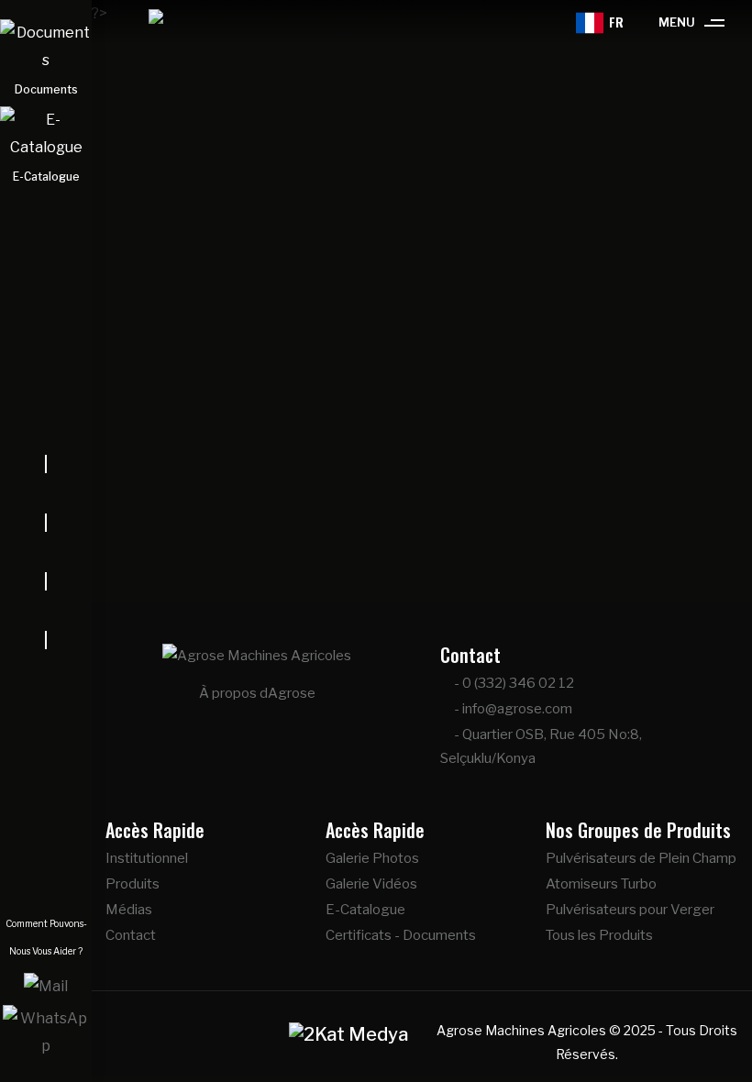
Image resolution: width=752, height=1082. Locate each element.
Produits (132, 884)
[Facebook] (46, 493)
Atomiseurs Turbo (601, 884)
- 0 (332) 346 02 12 (512, 683)
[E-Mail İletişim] (46, 985)
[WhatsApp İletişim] (46, 1031)
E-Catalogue (365, 909)
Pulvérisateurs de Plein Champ (641, 858)
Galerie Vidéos (371, 884)
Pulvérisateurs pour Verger (630, 909)
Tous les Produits (599, 935)
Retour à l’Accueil (430, 527)
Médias (128, 909)
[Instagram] (46, 552)
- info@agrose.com (511, 709)
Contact (130, 935)
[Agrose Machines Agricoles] (141, 23)
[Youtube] (46, 610)
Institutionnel (146, 858)
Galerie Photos (372, 858)
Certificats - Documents (401, 935)
